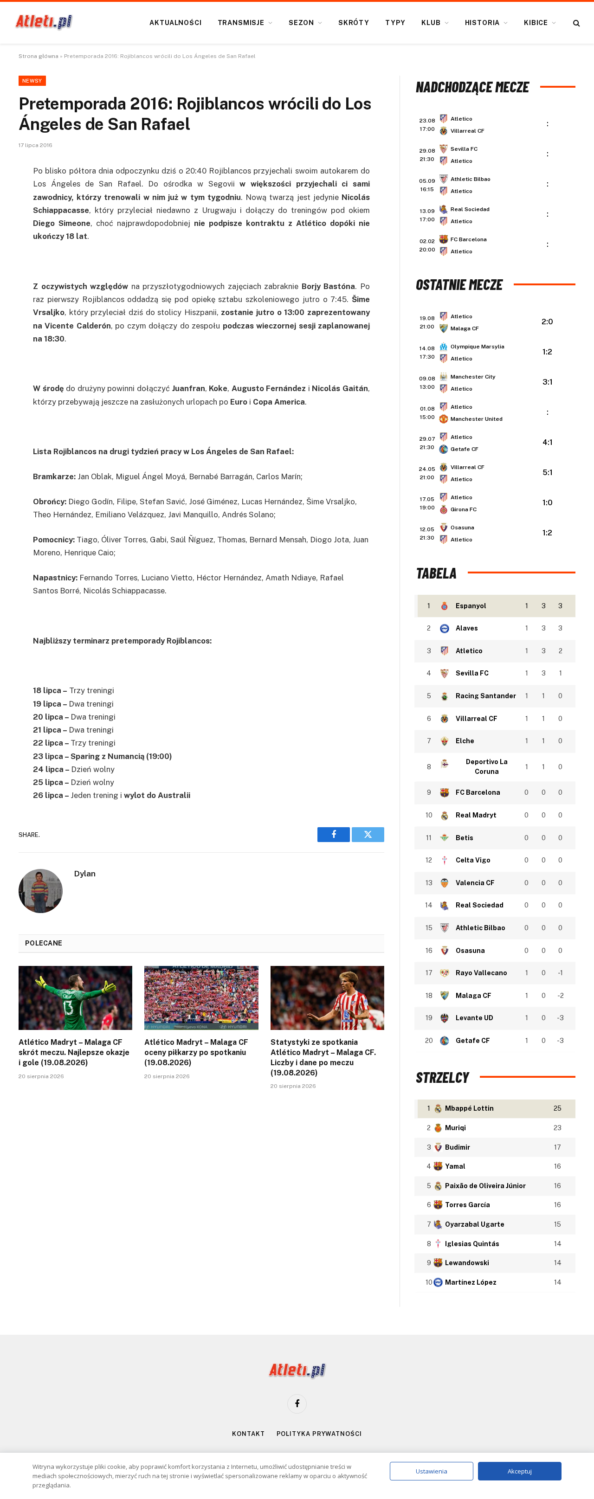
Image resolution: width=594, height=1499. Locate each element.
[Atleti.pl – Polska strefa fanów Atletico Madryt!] (44, 22)
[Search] (575, 23)
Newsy (32, 81)
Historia (482, 22)
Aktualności (175, 22)
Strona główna (38, 56)
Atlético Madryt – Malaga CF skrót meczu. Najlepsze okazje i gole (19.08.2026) (74, 1052)
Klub (430, 22)
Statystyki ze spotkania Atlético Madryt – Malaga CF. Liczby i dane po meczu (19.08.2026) (323, 1057)
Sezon (301, 22)
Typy (395, 22)
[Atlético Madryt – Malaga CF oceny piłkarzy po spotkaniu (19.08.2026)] (201, 998)
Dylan (85, 873)
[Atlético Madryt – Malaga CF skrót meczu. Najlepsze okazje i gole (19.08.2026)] (75, 998)
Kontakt (248, 1433)
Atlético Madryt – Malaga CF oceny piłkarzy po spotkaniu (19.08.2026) (196, 1052)
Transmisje (241, 22)
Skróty (353, 22)
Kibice (536, 22)
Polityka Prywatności (319, 1433)
